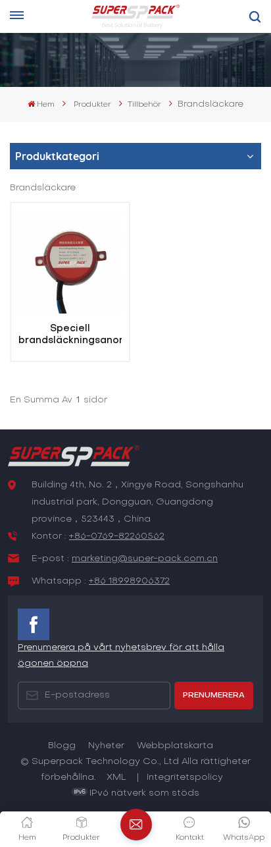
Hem (46, 105)
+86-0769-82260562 (116, 536)
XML (116, 777)
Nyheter (106, 746)
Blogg (62, 746)
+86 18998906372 (129, 581)
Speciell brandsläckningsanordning (70, 334)
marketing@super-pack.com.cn (145, 559)
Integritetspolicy (185, 777)
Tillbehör (144, 105)
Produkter (92, 105)
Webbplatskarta (175, 746)
